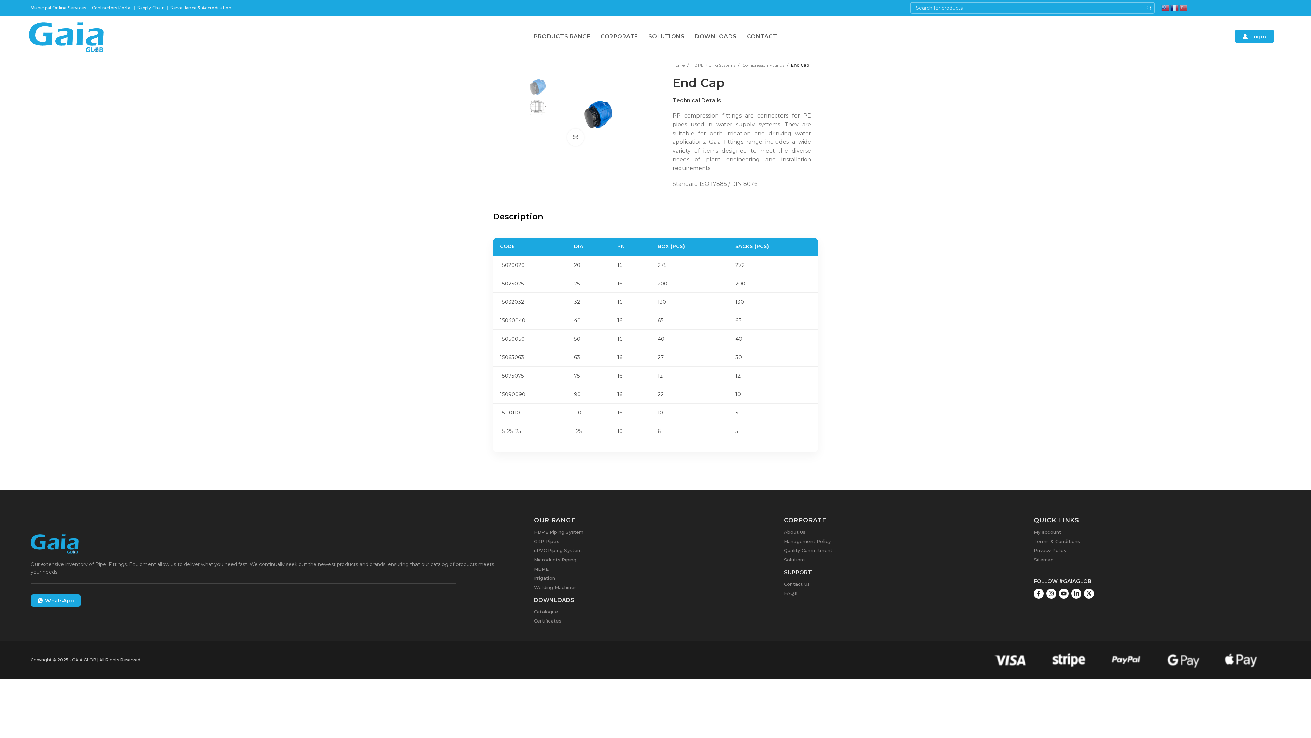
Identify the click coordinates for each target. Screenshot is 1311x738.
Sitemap (1044, 559)
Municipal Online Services (58, 7)
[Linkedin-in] (1076, 594)
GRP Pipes (546, 541)
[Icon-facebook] (1039, 594)
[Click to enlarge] (575, 137)
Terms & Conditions (1057, 541)
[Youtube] (1064, 594)
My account (1047, 532)
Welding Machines (555, 587)
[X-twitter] (1089, 594)
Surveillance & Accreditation (200, 7)
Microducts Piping (555, 559)
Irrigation (544, 578)
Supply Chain (151, 7)
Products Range (562, 36)
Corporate (619, 36)
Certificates (547, 621)
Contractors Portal (112, 7)
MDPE (541, 569)
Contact (762, 36)
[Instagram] (1051, 594)
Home (679, 65)
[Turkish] (1183, 7)
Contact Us (797, 584)
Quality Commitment (808, 550)
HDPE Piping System (559, 532)
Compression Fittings (763, 65)
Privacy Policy (1050, 550)
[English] (1165, 7)
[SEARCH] (1149, 8)
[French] (1174, 7)
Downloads (716, 36)
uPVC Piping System (558, 550)
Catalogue (546, 611)
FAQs (790, 593)
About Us (795, 532)
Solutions (666, 36)
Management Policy (807, 541)
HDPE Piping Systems (713, 65)
